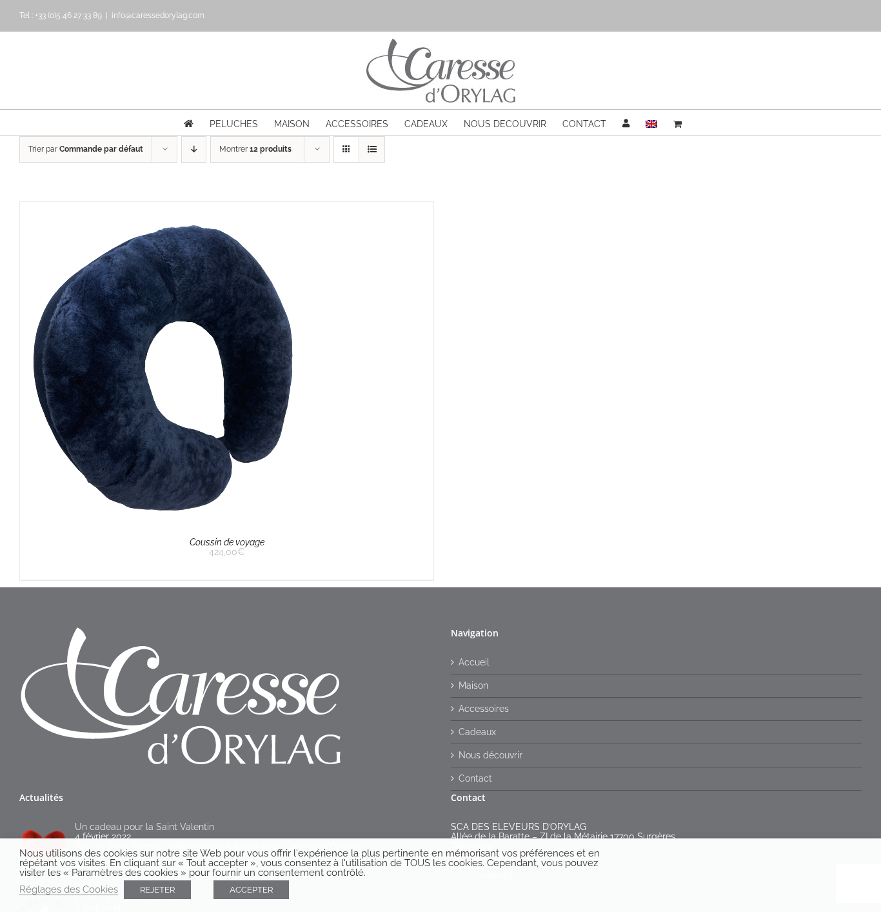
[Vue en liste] (371, 149)
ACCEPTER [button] (251, 890)
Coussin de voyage (227, 542)
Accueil (474, 662)
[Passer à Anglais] (651, 123)
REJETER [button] (157, 890)
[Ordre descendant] (193, 149)
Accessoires (484, 709)
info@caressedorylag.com (158, 15)
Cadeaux (477, 732)
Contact (475, 779)
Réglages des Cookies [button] (68, 889)
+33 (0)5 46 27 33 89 (68, 15)
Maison (473, 686)
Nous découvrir (490, 755)
